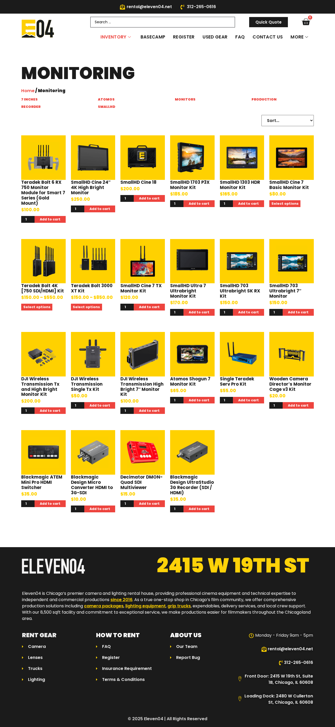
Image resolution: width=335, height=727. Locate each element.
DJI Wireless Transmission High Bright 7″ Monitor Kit (142, 387)
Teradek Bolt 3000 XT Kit (92, 288)
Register (183, 37)
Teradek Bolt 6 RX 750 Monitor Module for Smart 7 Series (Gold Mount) (43, 192)
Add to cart (50, 219)
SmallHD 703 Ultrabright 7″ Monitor (285, 291)
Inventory (113, 37)
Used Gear (215, 37)
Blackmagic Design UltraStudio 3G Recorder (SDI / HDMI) (192, 485)
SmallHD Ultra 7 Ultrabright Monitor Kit (188, 291)
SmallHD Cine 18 (138, 182)
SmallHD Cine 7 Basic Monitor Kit (289, 185)
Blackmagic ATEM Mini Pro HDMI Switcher (41, 482)
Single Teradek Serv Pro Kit (237, 381)
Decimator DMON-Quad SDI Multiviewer (141, 482)
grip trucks (179, 606)
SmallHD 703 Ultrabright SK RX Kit (240, 291)
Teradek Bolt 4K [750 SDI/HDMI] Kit (42, 288)
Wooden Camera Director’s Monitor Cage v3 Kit (290, 384)
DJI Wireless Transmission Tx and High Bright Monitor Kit (40, 387)
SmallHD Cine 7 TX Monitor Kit (141, 288)
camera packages (104, 606)
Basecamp (153, 37)
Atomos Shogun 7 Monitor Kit (190, 381)
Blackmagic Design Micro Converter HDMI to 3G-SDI (92, 485)
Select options (285, 203)
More (297, 37)
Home (28, 91)
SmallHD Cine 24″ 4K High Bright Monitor (90, 187)
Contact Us (268, 37)
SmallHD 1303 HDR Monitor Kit (240, 185)
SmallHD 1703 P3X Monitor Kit (190, 185)
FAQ (240, 37)
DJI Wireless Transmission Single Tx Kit (87, 384)
